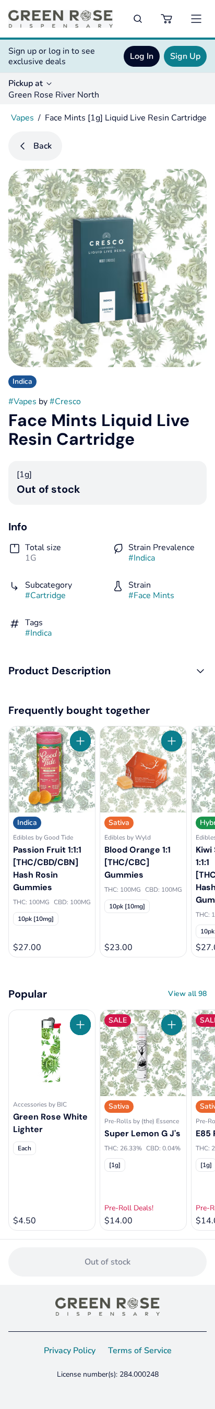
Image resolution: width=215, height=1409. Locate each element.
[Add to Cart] (80, 741)
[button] (107, 670)
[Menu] (196, 18)
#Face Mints (151, 595)
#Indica (141, 558)
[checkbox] (35, 919)
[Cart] (167, 18)
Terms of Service (140, 1350)
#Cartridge (45, 595)
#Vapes (22, 401)
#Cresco (65, 401)
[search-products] (137, 18)
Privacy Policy (69, 1350)
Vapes (22, 118)
